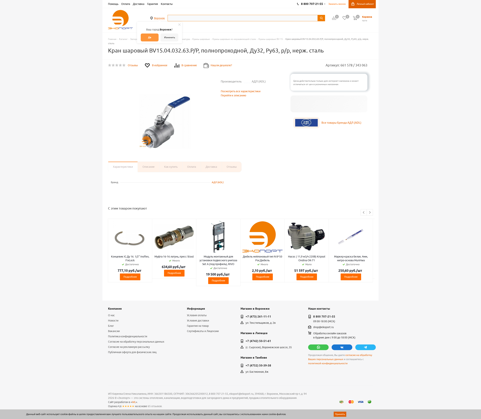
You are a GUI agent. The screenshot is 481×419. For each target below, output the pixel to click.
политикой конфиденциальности (328, 363)
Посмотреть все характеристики (240, 91)
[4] (120, 65)
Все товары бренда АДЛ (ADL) (341, 122)
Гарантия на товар (198, 325)
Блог (111, 325)
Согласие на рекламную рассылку (129, 346)
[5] (124, 65)
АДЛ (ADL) (218, 182)
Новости (113, 320)
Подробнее (130, 276)
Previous (364, 212)
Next (370, 212)
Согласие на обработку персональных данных (136, 341)
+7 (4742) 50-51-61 (258, 341)
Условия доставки (198, 320)
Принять (340, 414)
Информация (196, 308)
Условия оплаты (197, 315)
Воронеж (159, 18)
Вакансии (114, 331)
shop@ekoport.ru (323, 327)
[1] (110, 65)
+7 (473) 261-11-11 (258, 316)
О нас (111, 315)
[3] (117, 65)
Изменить (169, 37)
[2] (113, 65)
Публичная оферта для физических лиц (132, 352)
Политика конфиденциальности (127, 336)
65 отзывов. (155, 406)
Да (149, 37)
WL (134, 402)
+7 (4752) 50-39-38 (258, 365)
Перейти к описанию (233, 95)
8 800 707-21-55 (324, 316)
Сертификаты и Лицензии (203, 331)
